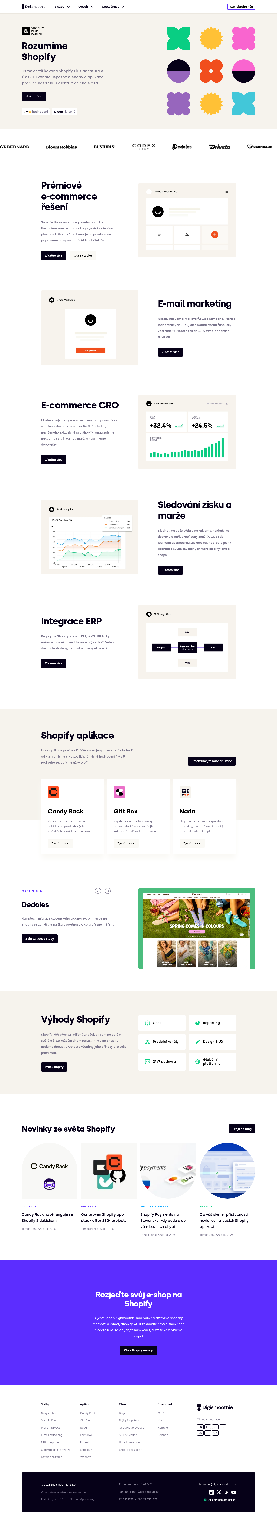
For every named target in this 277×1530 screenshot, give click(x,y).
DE (215, 1427)
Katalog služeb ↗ (51, 1457)
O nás (161, 1413)
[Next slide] (108, 891)
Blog (122, 1413)
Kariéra (162, 1420)
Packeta (85, 1442)
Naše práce (33, 96)
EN (200, 1427)
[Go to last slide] (98, 891)
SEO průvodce (128, 1435)
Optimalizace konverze (55, 1449)
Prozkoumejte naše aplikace (212, 761)
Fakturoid (86, 1435)
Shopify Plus (66, 234)
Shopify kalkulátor (130, 1449)
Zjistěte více (54, 255)
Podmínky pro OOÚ (53, 1499)
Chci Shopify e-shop (138, 1350)
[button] (62, 6)
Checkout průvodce (131, 1427)
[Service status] (220, 1500)
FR (207, 1427)
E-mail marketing (52, 1435)
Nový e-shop (49, 1413)
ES (222, 1427)
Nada (83, 1427)
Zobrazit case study (39, 939)
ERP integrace (50, 1442)
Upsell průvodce (129, 1442)
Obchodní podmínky (81, 1499)
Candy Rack (87, 1413)
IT (208, 1432)
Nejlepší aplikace (129, 1420)
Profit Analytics (94, 426)
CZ (215, 1432)
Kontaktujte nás (241, 6)
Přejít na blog (242, 1129)
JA (200, 1432)
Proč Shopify (54, 1067)
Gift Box (85, 1420)
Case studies (83, 255)
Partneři (163, 1435)
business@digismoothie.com (217, 1484)
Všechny (85, 1457)
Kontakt (163, 1427)
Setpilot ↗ (86, 1449)
